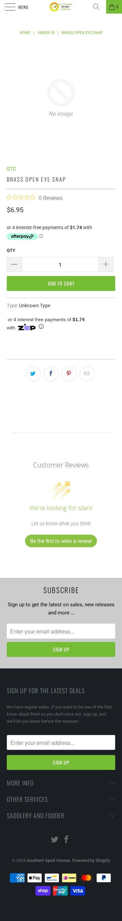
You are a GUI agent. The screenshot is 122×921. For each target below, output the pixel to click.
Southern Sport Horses (48, 860)
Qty (11, 250)
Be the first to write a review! (61, 541)
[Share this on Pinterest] (69, 373)
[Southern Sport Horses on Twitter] (55, 840)
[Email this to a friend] (87, 373)
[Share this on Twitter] (33, 373)
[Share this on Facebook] (51, 373)
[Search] (99, 7)
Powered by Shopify (91, 860)
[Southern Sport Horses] (61, 7)
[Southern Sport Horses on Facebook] (67, 840)
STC (11, 169)
